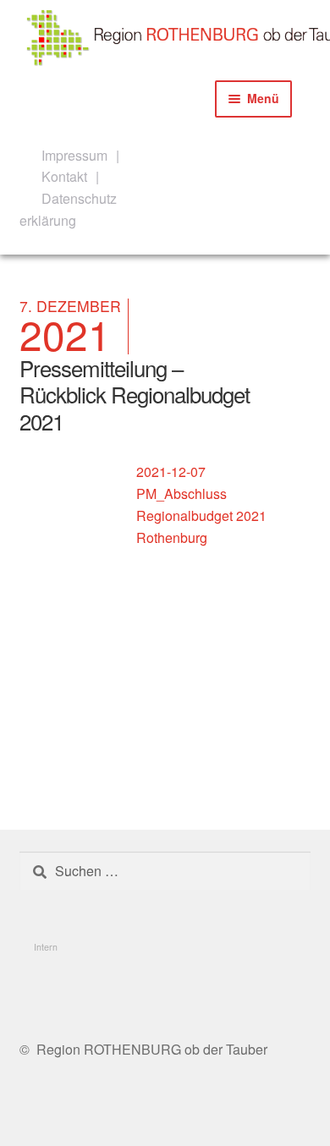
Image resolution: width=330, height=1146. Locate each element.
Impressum (74, 155)
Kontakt (64, 176)
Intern (46, 946)
